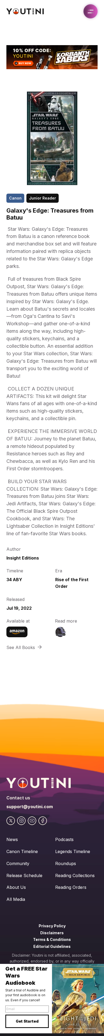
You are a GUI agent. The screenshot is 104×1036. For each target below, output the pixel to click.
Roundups (65, 863)
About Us (16, 887)
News (12, 839)
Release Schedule (24, 875)
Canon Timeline (22, 851)
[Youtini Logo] (25, 11)
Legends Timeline (72, 851)
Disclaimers (52, 933)
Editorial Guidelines (52, 946)
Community (17, 863)
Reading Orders (70, 887)
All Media (15, 899)
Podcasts (64, 839)
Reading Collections (75, 875)
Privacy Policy (52, 926)
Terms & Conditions (52, 939)
